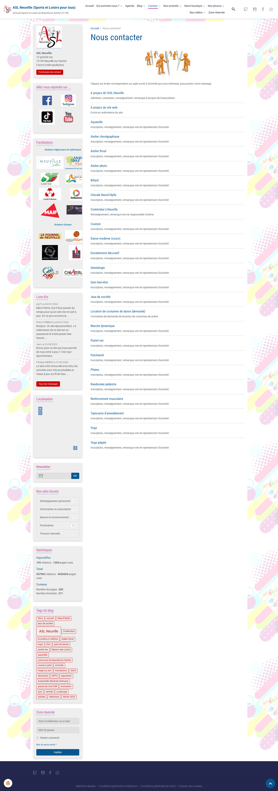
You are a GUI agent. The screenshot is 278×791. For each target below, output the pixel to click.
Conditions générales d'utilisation (118, 786)
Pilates (95, 370)
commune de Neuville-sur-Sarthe (54, 660)
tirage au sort (44, 670)
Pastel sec (97, 340)
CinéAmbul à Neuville (104, 209)
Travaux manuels (57, 533)
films (40, 618)
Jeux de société (100, 297)
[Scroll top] (270, 783)
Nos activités (171, 5)
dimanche (43, 676)
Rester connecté (49, 737)
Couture (96, 224)
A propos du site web (104, 107)
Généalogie (98, 268)
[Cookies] (8, 783)
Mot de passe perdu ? (46, 744)
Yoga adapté (98, 442)
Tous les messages (48, 384)
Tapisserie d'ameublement (107, 413)
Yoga (94, 428)
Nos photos (215, 5)
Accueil (89, 5)
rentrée (49, 691)
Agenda (129, 5)
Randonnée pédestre (103, 384)
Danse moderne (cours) (105, 238)
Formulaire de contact (50, 72)
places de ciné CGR (47, 686)
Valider (58, 752)
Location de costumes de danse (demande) (118, 311)
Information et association (57, 509)
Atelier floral (98, 151)
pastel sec (43, 649)
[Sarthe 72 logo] (50, 179)
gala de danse (61, 644)
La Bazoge (61, 691)
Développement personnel (57, 501)
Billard (95, 180)
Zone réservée (216, 12)
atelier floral (67, 639)
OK (75, 475)
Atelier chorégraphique (105, 136)
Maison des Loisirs (61, 649)
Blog (140, 5)
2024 (73, 670)
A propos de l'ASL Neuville (107, 93)
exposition (66, 676)
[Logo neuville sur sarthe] (50, 162)
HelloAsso (54, 696)
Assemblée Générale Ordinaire (53, 681)
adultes (41, 696)
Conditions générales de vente (158, 786)
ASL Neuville (48, 631)
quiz (40, 691)
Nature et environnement (57, 517)
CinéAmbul (69, 631)
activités (59, 665)
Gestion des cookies (190, 786)
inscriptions (61, 670)
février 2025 (69, 696)
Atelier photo (99, 166)
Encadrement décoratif (105, 253)
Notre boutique (193, 5)
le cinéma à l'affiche (48, 639)
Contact (153, 5)
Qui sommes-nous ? (108, 5)
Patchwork (97, 355)
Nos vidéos (196, 12)
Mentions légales (86, 786)
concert (50, 618)
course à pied (44, 665)
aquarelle (42, 655)
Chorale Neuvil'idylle (103, 195)
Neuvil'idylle (64, 618)
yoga (40, 644)
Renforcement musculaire (107, 399)
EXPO (54, 676)
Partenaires (57, 525)
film (48, 644)
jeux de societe (45, 623)
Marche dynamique (103, 326)
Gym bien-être (99, 282)
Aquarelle (97, 122)
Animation (66, 686)
